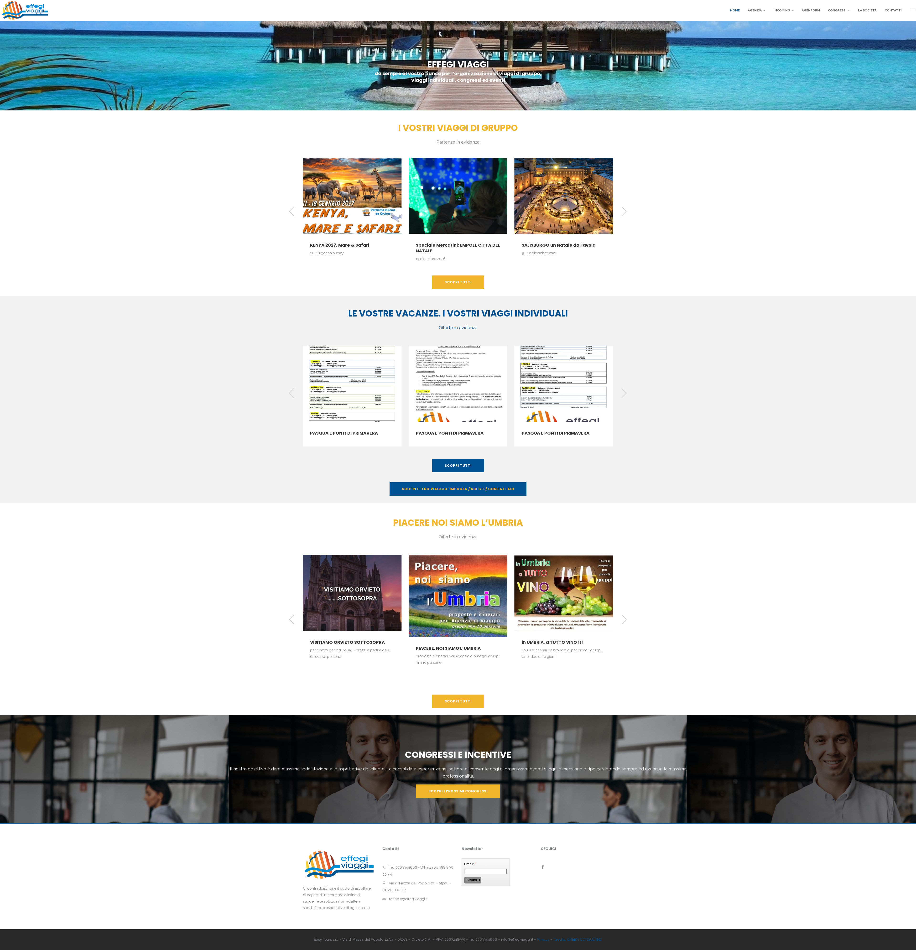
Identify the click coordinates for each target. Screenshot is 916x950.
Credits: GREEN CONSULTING (577, 939)
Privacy (543, 939)
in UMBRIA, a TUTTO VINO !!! (552, 642)
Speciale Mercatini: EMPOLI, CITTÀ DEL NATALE (352, 248)
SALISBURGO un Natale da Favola (453, 245)
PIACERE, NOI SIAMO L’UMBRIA (448, 648)
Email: (470, 864)
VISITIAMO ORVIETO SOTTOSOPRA (347, 642)
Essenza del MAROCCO (547, 241)
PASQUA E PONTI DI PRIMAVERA (344, 433)
